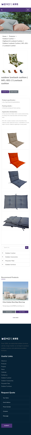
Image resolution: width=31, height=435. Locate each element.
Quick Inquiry (13, 91)
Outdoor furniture (10, 264)
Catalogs (3, 372)
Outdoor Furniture (6, 386)
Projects (3, 366)
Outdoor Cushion (8, 39)
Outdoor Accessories (11, 257)
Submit (6, 425)
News (3, 369)
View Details (22, 311)
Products (12, 36)
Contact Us (5, 91)
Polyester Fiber (9, 261)
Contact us (4, 375)
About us (4, 361)
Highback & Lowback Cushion (12, 41)
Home (4, 36)
